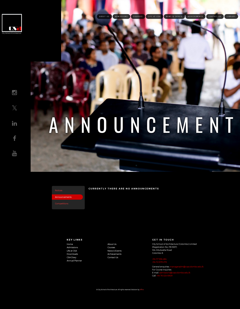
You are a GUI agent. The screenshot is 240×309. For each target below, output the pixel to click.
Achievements (195, 16)
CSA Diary (71, 257)
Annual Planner (74, 260)
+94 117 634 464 (159, 259)
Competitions (61, 203)
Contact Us (215, 16)
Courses (138, 16)
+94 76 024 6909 (164, 275)
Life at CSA (154, 16)
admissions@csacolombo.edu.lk (174, 272)
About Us (104, 16)
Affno (142, 289)
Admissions (121, 16)
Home (70, 244)
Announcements (63, 197)
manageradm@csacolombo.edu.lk (187, 266)
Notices (58, 190)
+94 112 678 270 (159, 262)
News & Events (174, 16)
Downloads (72, 254)
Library (231, 16)
